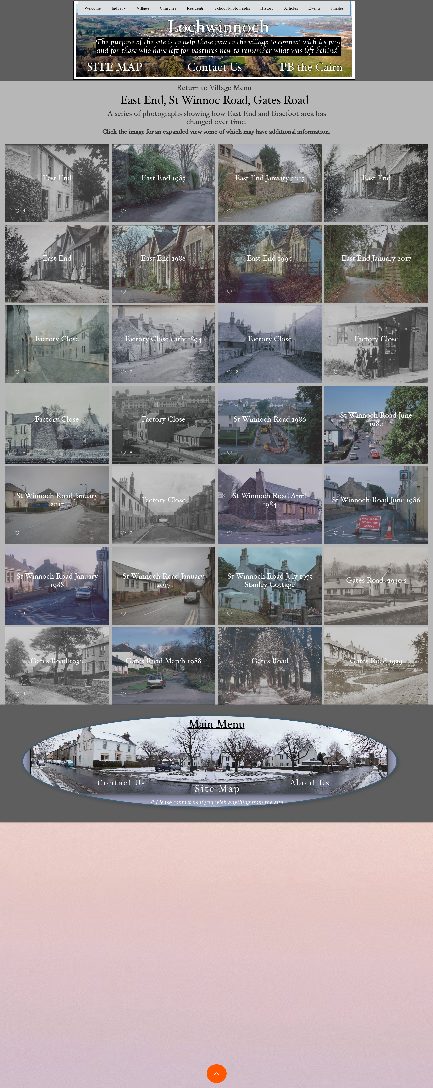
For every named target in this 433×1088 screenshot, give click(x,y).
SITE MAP (114, 67)
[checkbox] (19, 211)
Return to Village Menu (214, 88)
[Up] (217, 1073)
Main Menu (216, 724)
